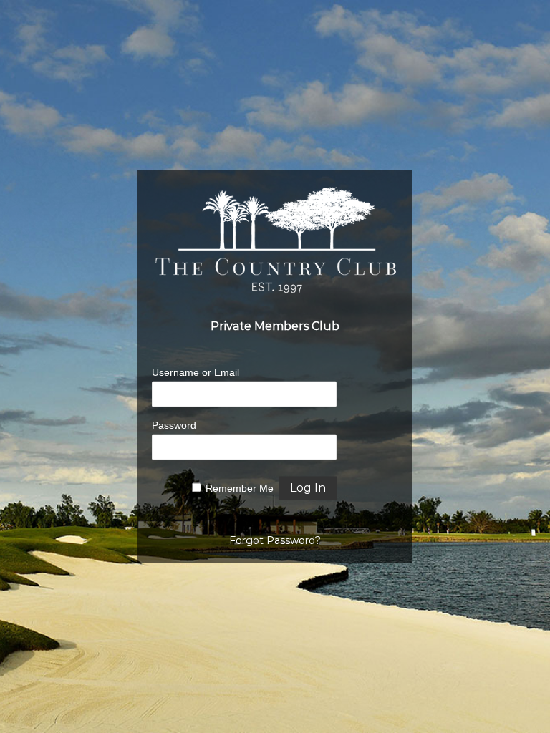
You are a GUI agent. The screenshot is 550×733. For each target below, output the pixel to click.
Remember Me (240, 489)
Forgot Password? (275, 541)
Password (174, 426)
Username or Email (195, 373)
